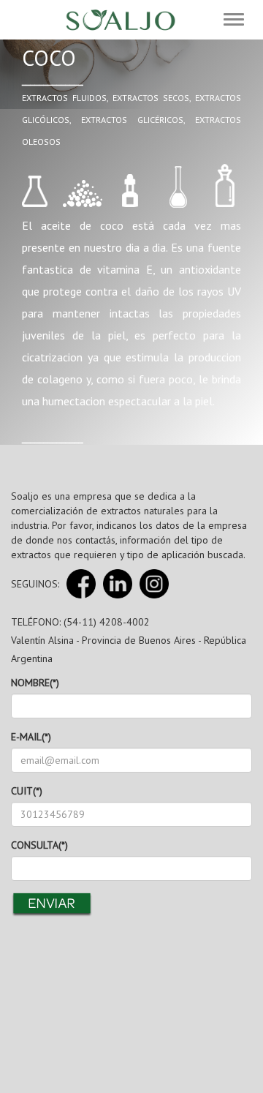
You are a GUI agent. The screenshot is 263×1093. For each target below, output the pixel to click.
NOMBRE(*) (35, 682)
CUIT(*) (26, 790)
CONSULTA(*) (39, 845)
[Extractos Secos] (82, 186)
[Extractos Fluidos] (34, 186)
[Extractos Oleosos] (224, 186)
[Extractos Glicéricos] (177, 186)
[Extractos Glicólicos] (129, 186)
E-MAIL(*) (31, 736)
